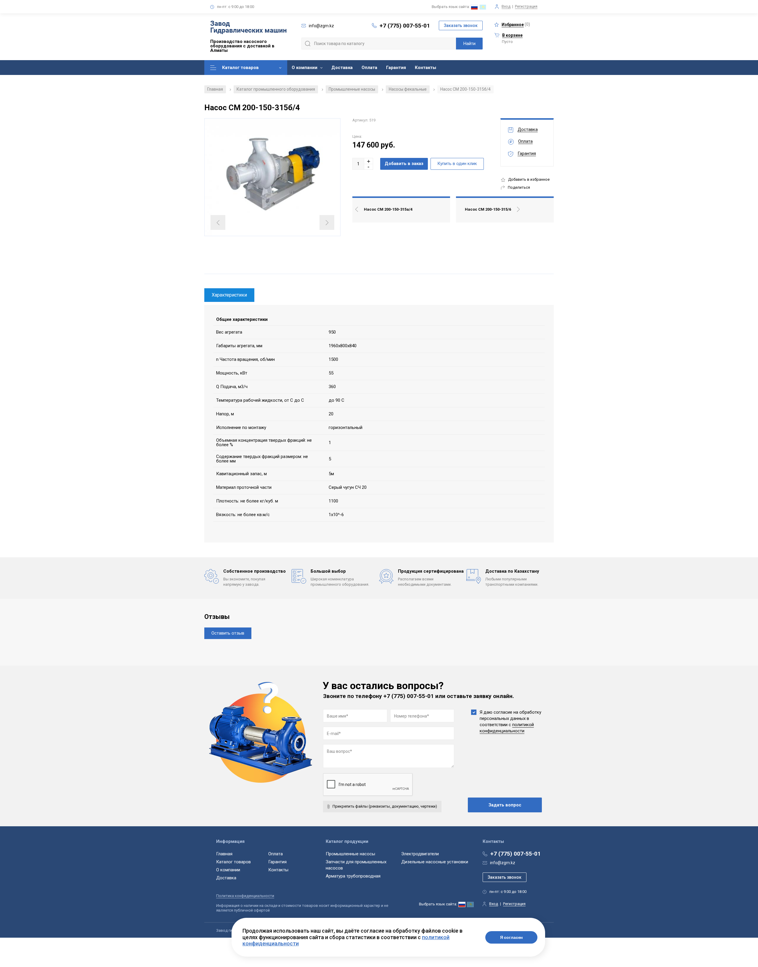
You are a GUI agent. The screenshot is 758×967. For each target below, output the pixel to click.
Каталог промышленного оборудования (276, 89)
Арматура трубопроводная (353, 876)
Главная (215, 89)
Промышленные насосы (352, 89)
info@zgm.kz (502, 862)
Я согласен (511, 937)
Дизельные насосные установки (434, 861)
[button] (368, 161)
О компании (304, 67)
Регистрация (526, 6)
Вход (506, 6)
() (516, 24)
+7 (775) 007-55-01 (405, 25)
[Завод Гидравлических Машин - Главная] (248, 28)
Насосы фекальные (408, 89)
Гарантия (396, 67)
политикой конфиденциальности (507, 728)
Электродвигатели (420, 853)
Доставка (342, 67)
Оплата (369, 67)
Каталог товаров (240, 67)
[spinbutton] (358, 164)
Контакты (425, 67)
